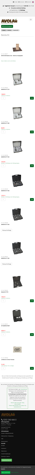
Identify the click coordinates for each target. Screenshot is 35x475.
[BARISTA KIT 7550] (17, 214)
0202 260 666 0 (9, 420)
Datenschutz (4, 451)
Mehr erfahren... (15, 472)
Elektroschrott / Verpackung (7, 436)
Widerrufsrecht (4, 441)
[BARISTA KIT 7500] (17, 113)
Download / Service (5, 456)
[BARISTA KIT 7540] (17, 181)
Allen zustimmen (6, 472)
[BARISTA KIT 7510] (17, 79)
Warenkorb (28, 2)
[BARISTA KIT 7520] (17, 147)
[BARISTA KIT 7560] (17, 248)
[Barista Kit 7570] (17, 282)
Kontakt (16, 2)
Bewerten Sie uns (6, 460)
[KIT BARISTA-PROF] (17, 316)
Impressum (21, 2)
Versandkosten (24, 389)
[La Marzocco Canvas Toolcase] (17, 349)
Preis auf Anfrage (6, 230)
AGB (2, 438)
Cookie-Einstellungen (5, 453)
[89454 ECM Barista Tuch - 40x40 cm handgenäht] (17, 45)
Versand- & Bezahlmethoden (7, 433)
